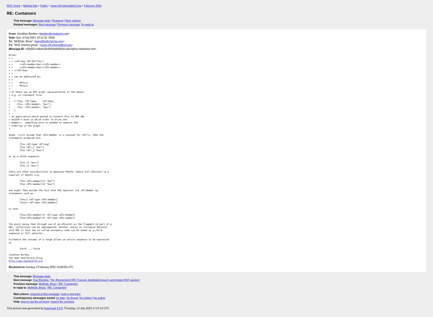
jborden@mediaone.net (54, 33)
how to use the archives (35, 301)
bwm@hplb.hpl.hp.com (49, 41)
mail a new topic (71, 294)
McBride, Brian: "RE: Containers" (58, 284)
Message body (41, 20)
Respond (57, 20)
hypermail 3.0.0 (53, 308)
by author (99, 298)
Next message (47, 24)
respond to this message (44, 294)
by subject (86, 298)
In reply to (88, 24)
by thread (72, 298)
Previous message (69, 24)
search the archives (62, 301)
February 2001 (93, 5)
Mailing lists (30, 5)
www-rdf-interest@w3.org (66, 5)
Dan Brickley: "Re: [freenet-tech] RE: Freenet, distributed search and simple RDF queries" (86, 280)
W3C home (13, 5)
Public (44, 5)
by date (60, 298)
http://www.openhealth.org (26, 261)
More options (73, 20)
